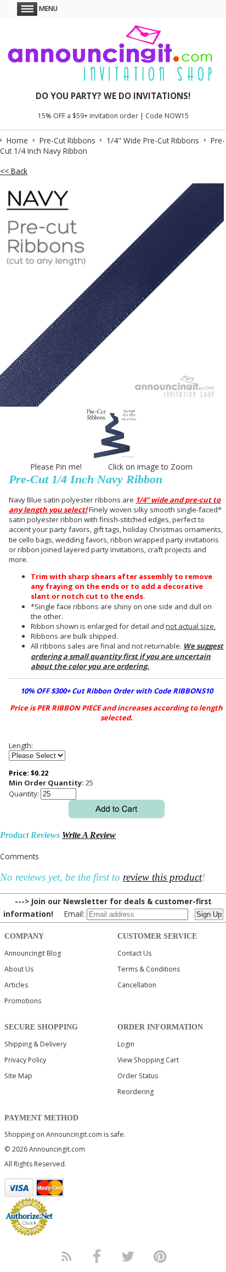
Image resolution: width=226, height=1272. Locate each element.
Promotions (22, 1000)
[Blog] (66, 1256)
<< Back (13, 171)
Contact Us (134, 953)
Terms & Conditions (148, 969)
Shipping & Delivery (35, 1044)
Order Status (137, 1075)
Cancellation (136, 985)
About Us (18, 969)
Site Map (18, 1075)
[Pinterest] (160, 1256)
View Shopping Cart (148, 1060)
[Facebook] (97, 1256)
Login (125, 1044)
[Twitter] (129, 1256)
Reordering (135, 1091)
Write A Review (89, 835)
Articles (16, 985)
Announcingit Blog (32, 953)
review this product (162, 877)
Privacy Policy (25, 1060)
